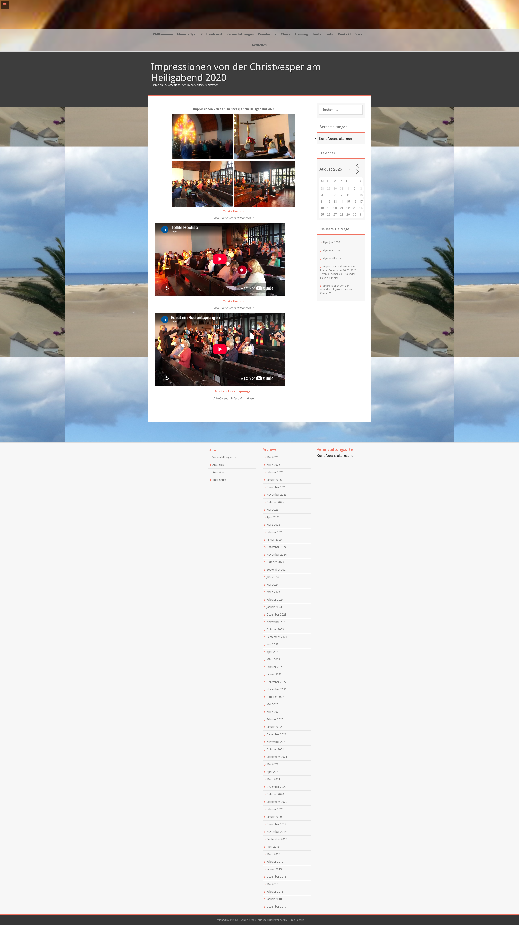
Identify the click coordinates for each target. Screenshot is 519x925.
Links (330, 34)
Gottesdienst (211, 34)
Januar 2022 (274, 726)
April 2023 (273, 652)
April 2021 (273, 771)
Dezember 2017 (276, 906)
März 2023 (273, 659)
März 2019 (273, 854)
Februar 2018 (275, 891)
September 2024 (277, 569)
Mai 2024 (272, 584)
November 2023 (277, 622)
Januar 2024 (274, 607)
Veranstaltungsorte (224, 457)
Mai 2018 (272, 884)
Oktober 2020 (275, 794)
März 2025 (273, 524)
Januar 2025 (274, 539)
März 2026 (273, 464)
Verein (360, 34)
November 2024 (277, 554)
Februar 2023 (275, 667)
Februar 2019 (275, 861)
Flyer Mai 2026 (331, 250)
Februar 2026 (275, 472)
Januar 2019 (274, 869)
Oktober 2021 (275, 749)
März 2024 (273, 592)
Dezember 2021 (276, 734)
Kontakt (344, 34)
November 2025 (277, 494)
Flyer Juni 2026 (331, 242)
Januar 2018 (274, 899)
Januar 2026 (274, 479)
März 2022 (273, 711)
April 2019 (273, 846)
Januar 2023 (274, 674)
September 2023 (277, 637)
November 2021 (277, 741)
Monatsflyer (187, 34)
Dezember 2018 (276, 876)
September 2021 (277, 756)
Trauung (301, 34)
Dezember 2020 (276, 786)
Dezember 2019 (276, 824)
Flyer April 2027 (332, 258)
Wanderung (267, 34)
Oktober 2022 (275, 697)
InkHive (234, 919)
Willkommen (163, 34)
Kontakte (218, 472)
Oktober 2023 (275, 629)
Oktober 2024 (275, 562)
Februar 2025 (275, 532)
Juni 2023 (273, 644)
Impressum (219, 479)
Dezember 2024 (276, 547)
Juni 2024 (273, 577)
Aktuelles (259, 45)
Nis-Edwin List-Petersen (204, 84)
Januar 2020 (274, 816)
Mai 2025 (272, 509)
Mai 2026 (272, 457)
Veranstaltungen (240, 34)
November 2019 (277, 831)
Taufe (316, 34)
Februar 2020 (275, 809)
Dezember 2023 (276, 614)
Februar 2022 (275, 719)
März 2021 (273, 779)
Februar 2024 (275, 599)
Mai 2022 (272, 704)
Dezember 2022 (276, 682)
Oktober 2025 (275, 502)
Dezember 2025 (276, 487)
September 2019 (277, 839)
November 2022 (277, 689)
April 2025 (273, 517)
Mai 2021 (272, 764)
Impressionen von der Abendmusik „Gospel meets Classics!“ (336, 289)
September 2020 (277, 801)
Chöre (285, 34)
